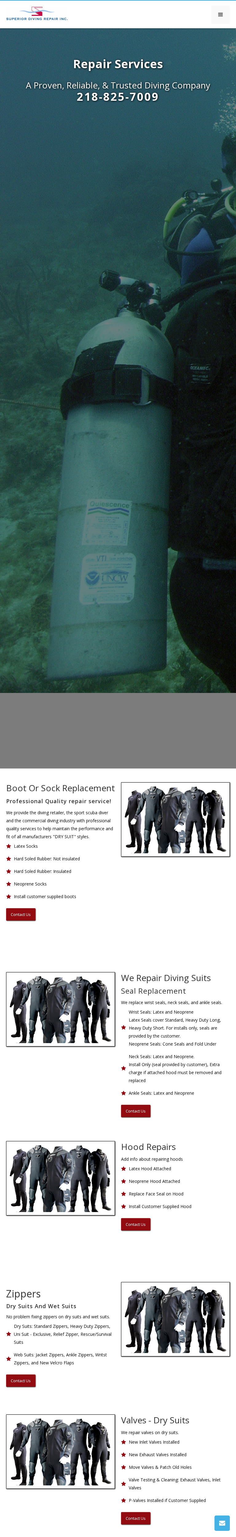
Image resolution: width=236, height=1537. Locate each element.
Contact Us (21, 914)
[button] (220, 15)
